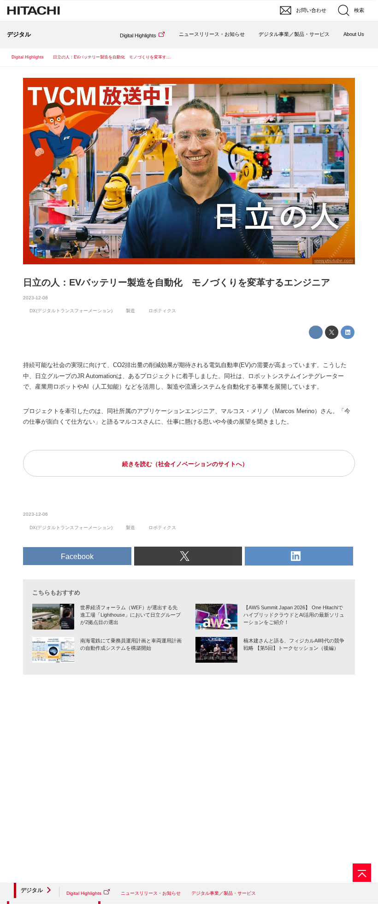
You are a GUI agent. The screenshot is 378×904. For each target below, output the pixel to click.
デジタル (32, 890)
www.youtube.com (333, 260)
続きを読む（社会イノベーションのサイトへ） (185, 464)
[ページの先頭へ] (362, 872)
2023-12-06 (35, 297)
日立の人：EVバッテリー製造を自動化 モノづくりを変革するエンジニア (176, 282)
